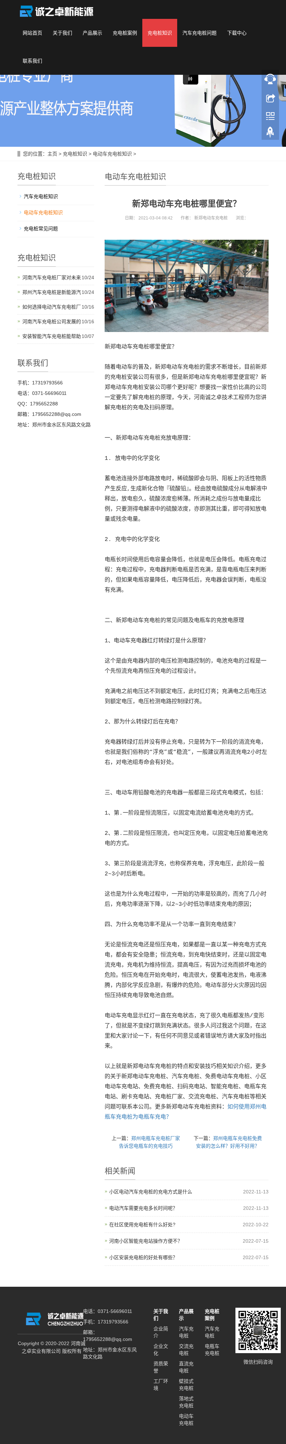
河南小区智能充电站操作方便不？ (145, 1241)
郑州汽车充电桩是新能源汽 (51, 292)
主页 (52, 154)
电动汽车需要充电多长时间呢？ (143, 1208)
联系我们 (32, 61)
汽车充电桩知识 (41, 196)
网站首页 (32, 33)
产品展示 (92, 33)
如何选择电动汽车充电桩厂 (51, 307)
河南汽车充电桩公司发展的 (51, 321)
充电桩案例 (125, 33)
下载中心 (237, 33)
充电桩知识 (160, 33)
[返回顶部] (270, 134)
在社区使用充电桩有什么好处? (142, 1224)
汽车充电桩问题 (199, 33)
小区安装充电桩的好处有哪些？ (143, 1257)
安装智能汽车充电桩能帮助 (51, 336)
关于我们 (62, 33)
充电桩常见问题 (41, 228)
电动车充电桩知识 (112, 154)
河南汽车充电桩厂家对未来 (51, 277)
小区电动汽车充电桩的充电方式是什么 (150, 1191)
